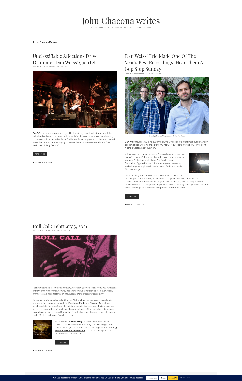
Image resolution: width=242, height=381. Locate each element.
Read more (41, 154)
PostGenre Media (76, 303)
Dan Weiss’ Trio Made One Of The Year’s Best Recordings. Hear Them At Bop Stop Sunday (165, 62)
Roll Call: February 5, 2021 (60, 226)
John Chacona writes (121, 20)
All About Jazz (96, 303)
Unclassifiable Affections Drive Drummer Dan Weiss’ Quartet (65, 59)
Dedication (130, 163)
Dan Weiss (38, 133)
